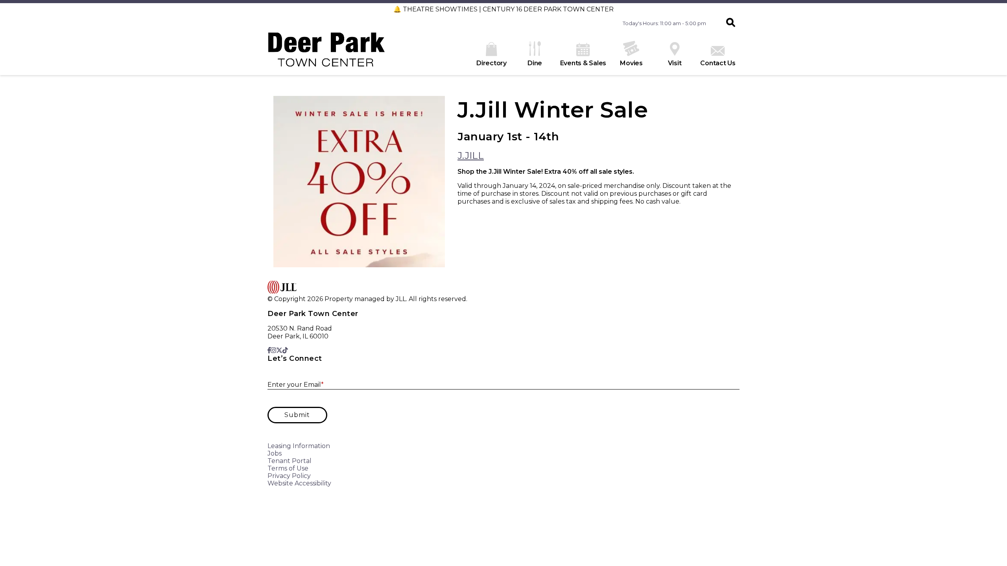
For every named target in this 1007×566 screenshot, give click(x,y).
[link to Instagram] (273, 350)
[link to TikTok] (285, 350)
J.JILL (470, 155)
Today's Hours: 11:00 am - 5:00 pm (664, 23)
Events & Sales (583, 63)
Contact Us (718, 63)
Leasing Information (298, 446)
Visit (675, 63)
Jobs (274, 453)
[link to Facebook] (269, 350)
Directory (491, 63)
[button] (731, 23)
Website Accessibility (299, 483)
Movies (631, 63)
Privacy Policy (289, 476)
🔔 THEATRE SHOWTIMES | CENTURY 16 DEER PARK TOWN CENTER (503, 9)
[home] (326, 53)
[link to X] (279, 350)
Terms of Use (287, 468)
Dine (534, 63)
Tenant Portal (289, 461)
